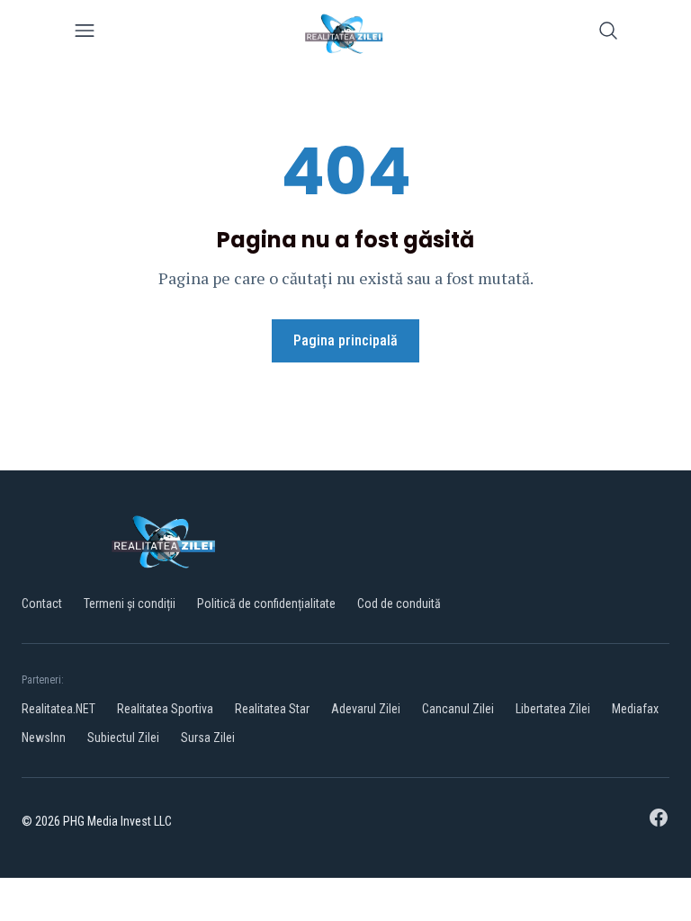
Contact (42, 603)
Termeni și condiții (129, 603)
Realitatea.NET (58, 709)
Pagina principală (345, 340)
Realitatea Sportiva (165, 709)
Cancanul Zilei (458, 709)
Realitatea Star (272, 709)
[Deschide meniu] (84, 34)
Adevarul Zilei (365, 709)
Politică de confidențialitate (266, 603)
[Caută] (608, 34)
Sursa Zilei (208, 737)
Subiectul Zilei (123, 737)
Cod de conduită (399, 603)
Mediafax (635, 709)
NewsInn (44, 737)
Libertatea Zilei (553, 709)
